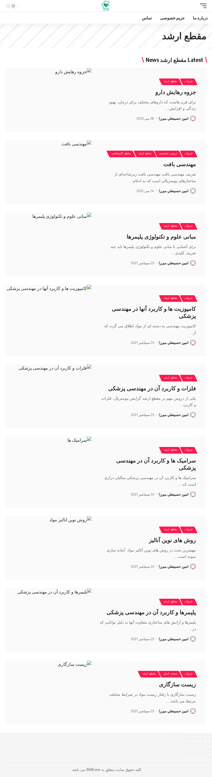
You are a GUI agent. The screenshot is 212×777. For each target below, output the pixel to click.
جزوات (189, 82)
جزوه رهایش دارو (175, 92)
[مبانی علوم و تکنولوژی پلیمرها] (48, 244)
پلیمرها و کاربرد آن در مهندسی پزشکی (151, 612)
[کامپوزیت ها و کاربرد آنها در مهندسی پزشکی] (48, 320)
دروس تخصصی (168, 154)
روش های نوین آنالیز (172, 540)
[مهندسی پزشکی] (106, 6)
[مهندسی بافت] (48, 172)
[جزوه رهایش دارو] (48, 100)
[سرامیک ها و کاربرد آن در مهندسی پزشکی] (48, 471)
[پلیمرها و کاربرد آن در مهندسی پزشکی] (48, 620)
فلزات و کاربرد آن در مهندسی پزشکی (152, 388)
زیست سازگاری (177, 684)
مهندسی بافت (179, 164)
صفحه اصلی (170, 674)
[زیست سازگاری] (48, 692)
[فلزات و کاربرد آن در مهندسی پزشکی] (48, 396)
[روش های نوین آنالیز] (48, 548)
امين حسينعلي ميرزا (174, 118)
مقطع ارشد (170, 82)
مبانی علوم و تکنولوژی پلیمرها (161, 237)
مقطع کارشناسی (121, 154)
